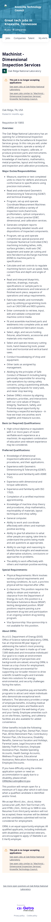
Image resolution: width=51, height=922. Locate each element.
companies (20, 38)
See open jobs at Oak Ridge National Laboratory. (27, 88)
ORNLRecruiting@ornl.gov (16, 781)
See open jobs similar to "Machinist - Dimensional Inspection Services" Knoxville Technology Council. (27, 96)
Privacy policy (19, 915)
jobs (8, 38)
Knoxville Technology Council (28, 8)
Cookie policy (32, 915)
